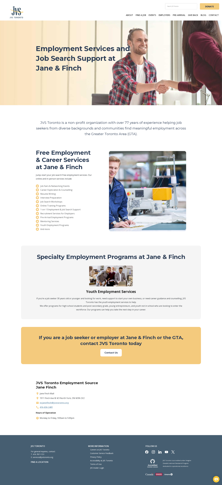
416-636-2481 (46, 407)
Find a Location (39, 462)
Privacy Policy (95, 457)
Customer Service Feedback (101, 453)
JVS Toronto (16, 12)
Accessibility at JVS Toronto (101, 460)
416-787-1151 (38, 454)
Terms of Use (96, 464)
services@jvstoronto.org (43, 457)
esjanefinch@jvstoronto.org (54, 402)
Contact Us (111, 352)
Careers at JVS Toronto (99, 449)
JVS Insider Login (97, 468)
